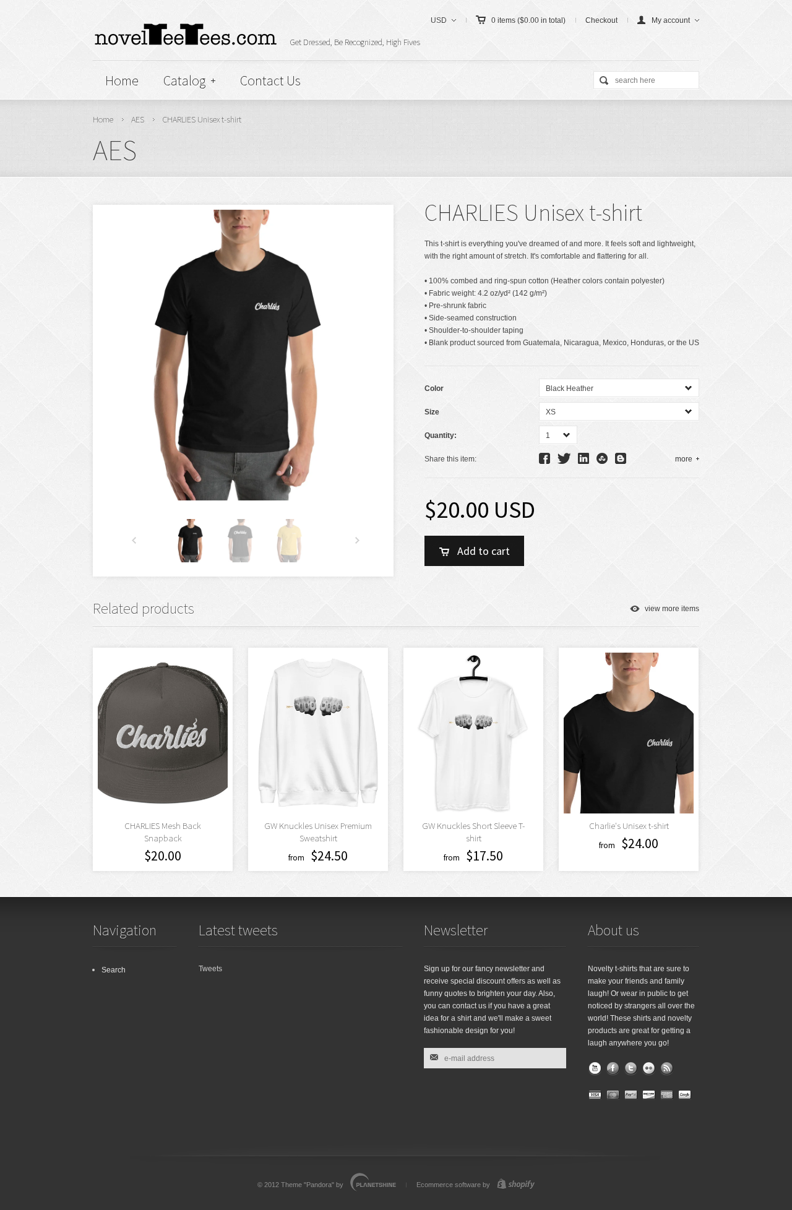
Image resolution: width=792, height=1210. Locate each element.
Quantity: (440, 435)
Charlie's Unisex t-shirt (629, 825)
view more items (672, 608)
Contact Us (270, 80)
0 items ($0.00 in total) (528, 20)
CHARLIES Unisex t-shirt (201, 119)
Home (122, 80)
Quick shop (547, 775)
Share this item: (450, 459)
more (683, 459)
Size (431, 412)
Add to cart (483, 551)
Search (113, 970)
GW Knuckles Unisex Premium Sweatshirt (318, 832)
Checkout (601, 20)
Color (434, 388)
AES (137, 119)
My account (671, 20)
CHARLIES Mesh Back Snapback (162, 832)
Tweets (210, 968)
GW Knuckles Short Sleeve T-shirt (473, 832)
